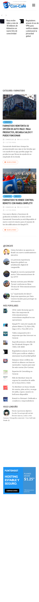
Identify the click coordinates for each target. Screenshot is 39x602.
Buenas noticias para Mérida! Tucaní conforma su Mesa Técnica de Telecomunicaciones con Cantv (23, 285)
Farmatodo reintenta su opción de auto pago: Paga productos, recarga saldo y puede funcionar (17, 130)
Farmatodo (7, 122)
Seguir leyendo (11, 162)
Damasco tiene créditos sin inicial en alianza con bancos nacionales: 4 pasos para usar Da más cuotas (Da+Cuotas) (23, 363)
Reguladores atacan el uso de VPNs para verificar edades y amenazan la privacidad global (32, 28)
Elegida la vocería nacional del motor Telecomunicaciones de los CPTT (23, 274)
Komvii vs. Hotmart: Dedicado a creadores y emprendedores (24, 399)
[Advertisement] (19, 66)
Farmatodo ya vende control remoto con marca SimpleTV (18, 201)
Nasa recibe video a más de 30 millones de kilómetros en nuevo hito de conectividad (12, 27)
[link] (19, 480)
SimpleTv (17, 196)
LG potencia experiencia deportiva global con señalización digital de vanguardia (20, 263)
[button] (6, 15)
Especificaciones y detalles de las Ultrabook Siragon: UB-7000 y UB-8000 (23, 344)
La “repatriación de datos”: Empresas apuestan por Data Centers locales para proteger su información (24, 297)
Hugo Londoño (24, 139)
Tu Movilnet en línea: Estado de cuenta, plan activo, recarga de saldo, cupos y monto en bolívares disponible (24, 390)
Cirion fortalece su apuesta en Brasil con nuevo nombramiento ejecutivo (23, 252)
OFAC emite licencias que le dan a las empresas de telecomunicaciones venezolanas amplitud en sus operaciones (23, 315)
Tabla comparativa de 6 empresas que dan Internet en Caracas (24, 335)
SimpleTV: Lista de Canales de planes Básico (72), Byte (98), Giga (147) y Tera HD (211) (24, 326)
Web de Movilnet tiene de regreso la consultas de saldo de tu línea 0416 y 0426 (23, 380)
